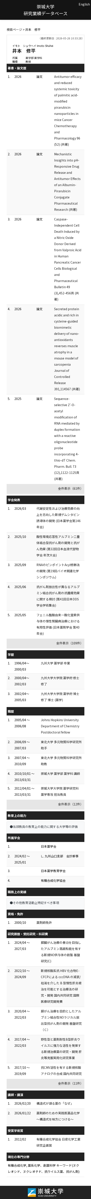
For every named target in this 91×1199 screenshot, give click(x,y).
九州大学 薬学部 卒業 (55, 663)
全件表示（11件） (70, 1083)
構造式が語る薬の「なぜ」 (55, 1103)
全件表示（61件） (70, 488)
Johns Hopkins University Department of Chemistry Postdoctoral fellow (60, 726)
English (84, 4)
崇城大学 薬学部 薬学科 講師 (60, 773)
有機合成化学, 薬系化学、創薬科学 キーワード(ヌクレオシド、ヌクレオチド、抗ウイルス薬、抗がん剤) (44, 1168)
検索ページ (14, 29)
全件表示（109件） (69, 643)
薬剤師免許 (44, 922)
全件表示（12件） (70, 804)
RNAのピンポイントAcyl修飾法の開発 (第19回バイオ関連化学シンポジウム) (58, 571)
